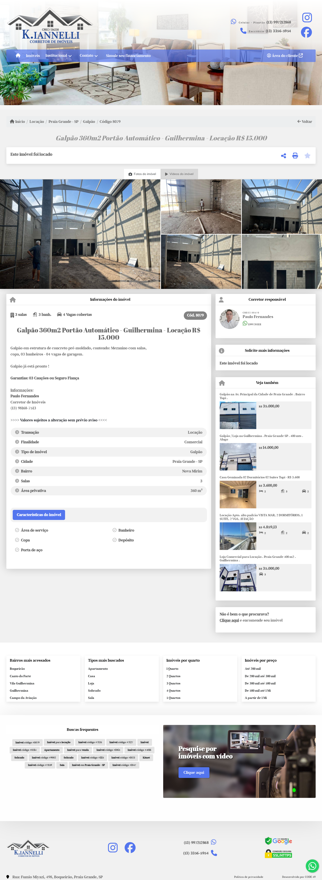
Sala (91, 698)
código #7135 (90, 742)
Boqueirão (17, 669)
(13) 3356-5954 (278, 31)
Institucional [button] (56, 55)
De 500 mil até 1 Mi (258, 691)
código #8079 (27, 742)
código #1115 (92, 757)
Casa (91, 676)
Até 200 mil (253, 669)
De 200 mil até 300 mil (260, 676)
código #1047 (124, 765)
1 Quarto (172, 669)
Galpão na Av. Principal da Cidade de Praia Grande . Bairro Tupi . (262, 396)
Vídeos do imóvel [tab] (181, 174)
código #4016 (139, 749)
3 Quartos (173, 683)
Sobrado (94, 691)
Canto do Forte (20, 676)
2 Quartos (173, 676)
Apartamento (98, 669)
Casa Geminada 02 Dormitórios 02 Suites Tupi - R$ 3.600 (260, 477)
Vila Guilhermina (22, 683)
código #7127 (121, 742)
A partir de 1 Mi (256, 698)
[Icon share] (307, 17)
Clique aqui (229, 620)
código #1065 (108, 749)
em (88, 765)
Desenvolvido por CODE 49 (299, 877)
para (59, 742)
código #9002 (44, 757)
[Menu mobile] (18, 56)
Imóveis (33, 55)
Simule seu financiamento (128, 55)
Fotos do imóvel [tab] (145, 174)
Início (19, 121)
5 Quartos (173, 698)
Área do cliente (285, 55)
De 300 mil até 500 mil (260, 683)
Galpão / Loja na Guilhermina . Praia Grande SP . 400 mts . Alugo (261, 438)
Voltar (306, 121)
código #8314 (24, 749)
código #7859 (40, 765)
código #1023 (123, 757)
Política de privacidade (248, 877)
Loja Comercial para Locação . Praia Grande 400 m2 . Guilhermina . (258, 558)
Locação (37, 121)
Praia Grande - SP (63, 121)
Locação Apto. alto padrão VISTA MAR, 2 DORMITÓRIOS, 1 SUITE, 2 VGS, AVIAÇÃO (261, 517)
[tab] (39, 515)
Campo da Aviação (23, 698)
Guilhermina (19, 691)
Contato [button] (86, 55)
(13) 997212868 (278, 22)
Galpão (89, 121)
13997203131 (254, 324)
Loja (91, 683)
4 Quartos (173, 691)
